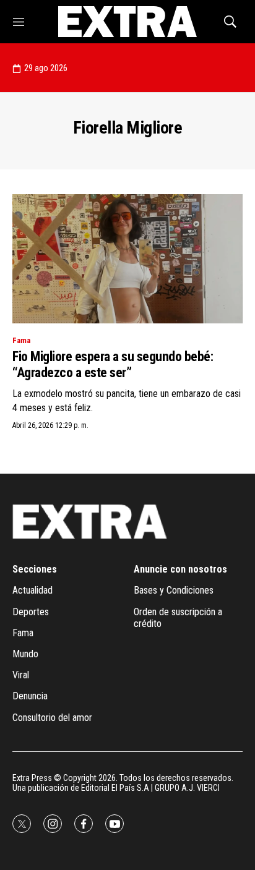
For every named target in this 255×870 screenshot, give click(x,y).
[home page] (127, 21)
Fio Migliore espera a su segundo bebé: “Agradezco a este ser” (112, 364)
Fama (21, 340)
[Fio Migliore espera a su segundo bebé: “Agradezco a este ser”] (127, 258)
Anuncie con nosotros (180, 569)
